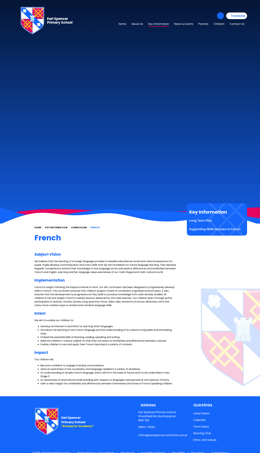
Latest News (201, 413)
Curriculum (79, 227)
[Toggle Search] (220, 15)
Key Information (56, 227)
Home (38, 227)
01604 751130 (146, 427)
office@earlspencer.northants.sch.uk (162, 435)
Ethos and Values (205, 440)
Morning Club (202, 433)
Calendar (199, 420)
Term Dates (201, 426)
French (95, 227)
